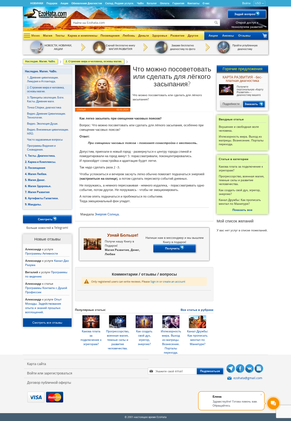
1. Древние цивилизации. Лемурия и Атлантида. (42, 79)
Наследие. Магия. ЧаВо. (41, 71)
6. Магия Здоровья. (38, 186)
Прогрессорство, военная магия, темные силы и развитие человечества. (117, 339)
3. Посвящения (35, 168)
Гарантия (178, 3)
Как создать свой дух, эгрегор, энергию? (144, 337)
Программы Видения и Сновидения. (41, 148)
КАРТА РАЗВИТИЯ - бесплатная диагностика (242, 79)
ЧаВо (140, 3)
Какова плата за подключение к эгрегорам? (91, 337)
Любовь (129, 35)
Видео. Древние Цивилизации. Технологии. (46, 115)
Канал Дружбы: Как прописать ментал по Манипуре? (197, 337)
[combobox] (145, 22)
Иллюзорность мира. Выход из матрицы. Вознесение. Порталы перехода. (171, 341)
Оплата (164, 3)
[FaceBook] (240, 369)
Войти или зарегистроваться (49, 373)
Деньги (143, 35)
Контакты (193, 3)
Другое (193, 35)
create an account (174, 281)
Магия (47, 35)
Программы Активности (41, 253)
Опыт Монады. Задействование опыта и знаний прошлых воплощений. (43, 305)
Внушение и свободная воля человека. (239, 128)
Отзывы (244, 35)
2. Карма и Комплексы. (40, 162)
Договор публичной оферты (49, 382)
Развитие (177, 35)
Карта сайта (36, 363)
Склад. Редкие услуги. (119, 3)
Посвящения (110, 35)
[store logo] (45, 13)
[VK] (249, 369)
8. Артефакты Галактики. (42, 198)
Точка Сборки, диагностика (44, 107)
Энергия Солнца (107, 214)
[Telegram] (230, 369)
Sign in (154, 281)
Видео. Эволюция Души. (42, 123)
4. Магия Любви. (36, 174)
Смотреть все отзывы (47, 322)
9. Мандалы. (33, 204)
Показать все (242, 210)
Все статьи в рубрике (197, 310)
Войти (246, 3)
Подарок (51, 3)
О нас (206, 3)
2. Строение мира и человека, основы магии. (45, 89)
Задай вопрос (244, 14)
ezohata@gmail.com (247, 378)
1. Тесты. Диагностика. (40, 156)
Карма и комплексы (82, 35)
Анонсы (228, 35)
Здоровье (159, 35)
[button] (259, 3)
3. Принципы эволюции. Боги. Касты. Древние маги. (45, 99)
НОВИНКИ (36, 3)
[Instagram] (259, 369)
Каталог (152, 3)
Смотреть (45, 219)
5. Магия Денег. (35, 180)
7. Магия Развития (37, 192)
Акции (64, 3)
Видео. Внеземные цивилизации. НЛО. (48, 131)
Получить (172, 248)
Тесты (60, 35)
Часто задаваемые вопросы (45, 139)
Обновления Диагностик (86, 3)
